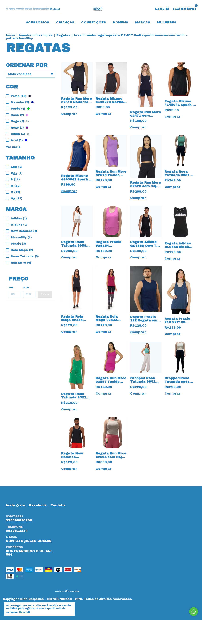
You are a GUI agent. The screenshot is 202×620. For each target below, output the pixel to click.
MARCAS (142, 22)
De (11, 287)
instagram (16, 505)
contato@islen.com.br (28, 541)
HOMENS (120, 22)
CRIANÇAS (65, 22)
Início (10, 35)
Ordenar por (27, 65)
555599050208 (19, 520)
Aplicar (45, 294)
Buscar (55, 8)
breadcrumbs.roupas (35, 35)
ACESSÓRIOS (37, 22)
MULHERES (166, 22)
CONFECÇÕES (93, 22)
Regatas (63, 35)
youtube (58, 505)
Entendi (24, 612)
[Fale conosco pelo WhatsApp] (193, 611)
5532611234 (17, 530)
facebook (38, 505)
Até (26, 287)
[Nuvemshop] (67, 591)
